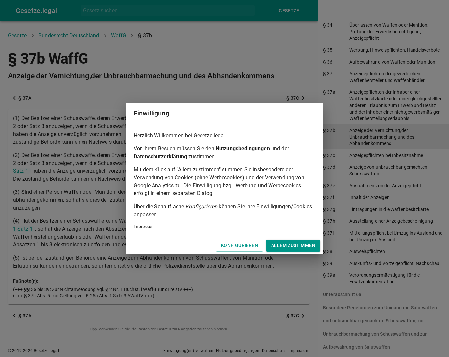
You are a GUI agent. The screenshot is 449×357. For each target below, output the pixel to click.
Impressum (144, 226)
